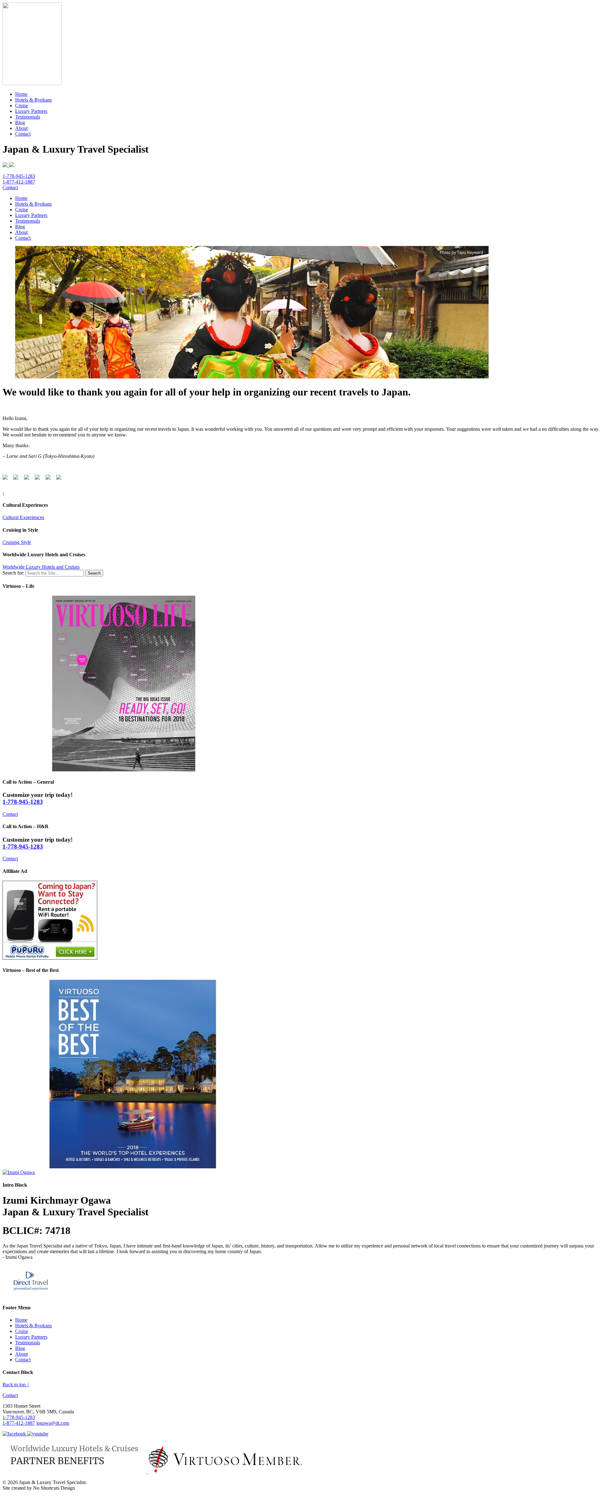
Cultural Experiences (23, 517)
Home (21, 94)
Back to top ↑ (16, 1384)
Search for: (13, 573)
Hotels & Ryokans (33, 99)
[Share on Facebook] (6, 478)
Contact (23, 134)
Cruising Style (17, 542)
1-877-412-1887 (19, 181)
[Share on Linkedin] (49, 478)
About (21, 128)
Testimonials (27, 117)
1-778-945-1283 (19, 176)
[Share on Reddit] (28, 478)
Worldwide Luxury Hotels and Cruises (41, 567)
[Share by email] (60, 478)
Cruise (21, 105)
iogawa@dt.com (52, 1423)
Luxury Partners (31, 111)
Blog (20, 122)
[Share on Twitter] (17, 478)
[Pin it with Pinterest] (38, 478)
